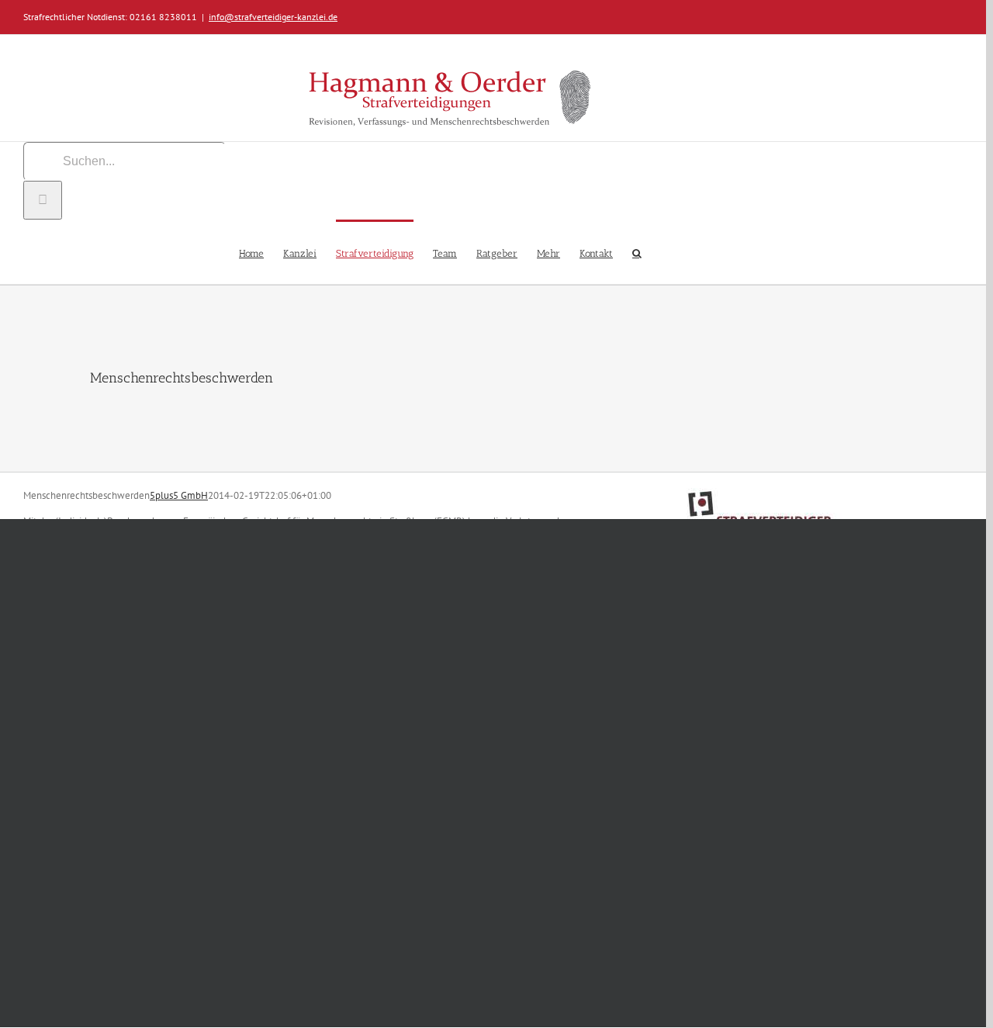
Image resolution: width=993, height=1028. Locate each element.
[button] (637, 252)
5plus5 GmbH (179, 495)
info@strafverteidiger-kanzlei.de (273, 16)
